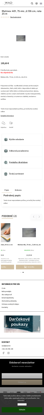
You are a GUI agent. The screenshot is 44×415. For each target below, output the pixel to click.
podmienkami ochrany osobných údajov (22, 368)
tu (25, 400)
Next (39, 217)
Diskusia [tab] (18, 190)
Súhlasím (22, 410)
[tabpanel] (29, 245)
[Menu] (41, 3)
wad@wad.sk (6, 346)
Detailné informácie (7, 116)
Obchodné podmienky (9, 301)
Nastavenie (22, 404)
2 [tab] (23, 272)
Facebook (3, 353)
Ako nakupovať (7, 295)
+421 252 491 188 (7, 349)
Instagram (8, 353)
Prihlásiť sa (22, 382)
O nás (3, 288)
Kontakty (5, 307)
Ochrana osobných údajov (10, 304)
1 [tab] (21, 272)
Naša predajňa (6, 291)
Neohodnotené (15, 17)
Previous (34, 217)
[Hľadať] (32, 3)
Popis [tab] (7, 190)
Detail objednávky (8, 298)
